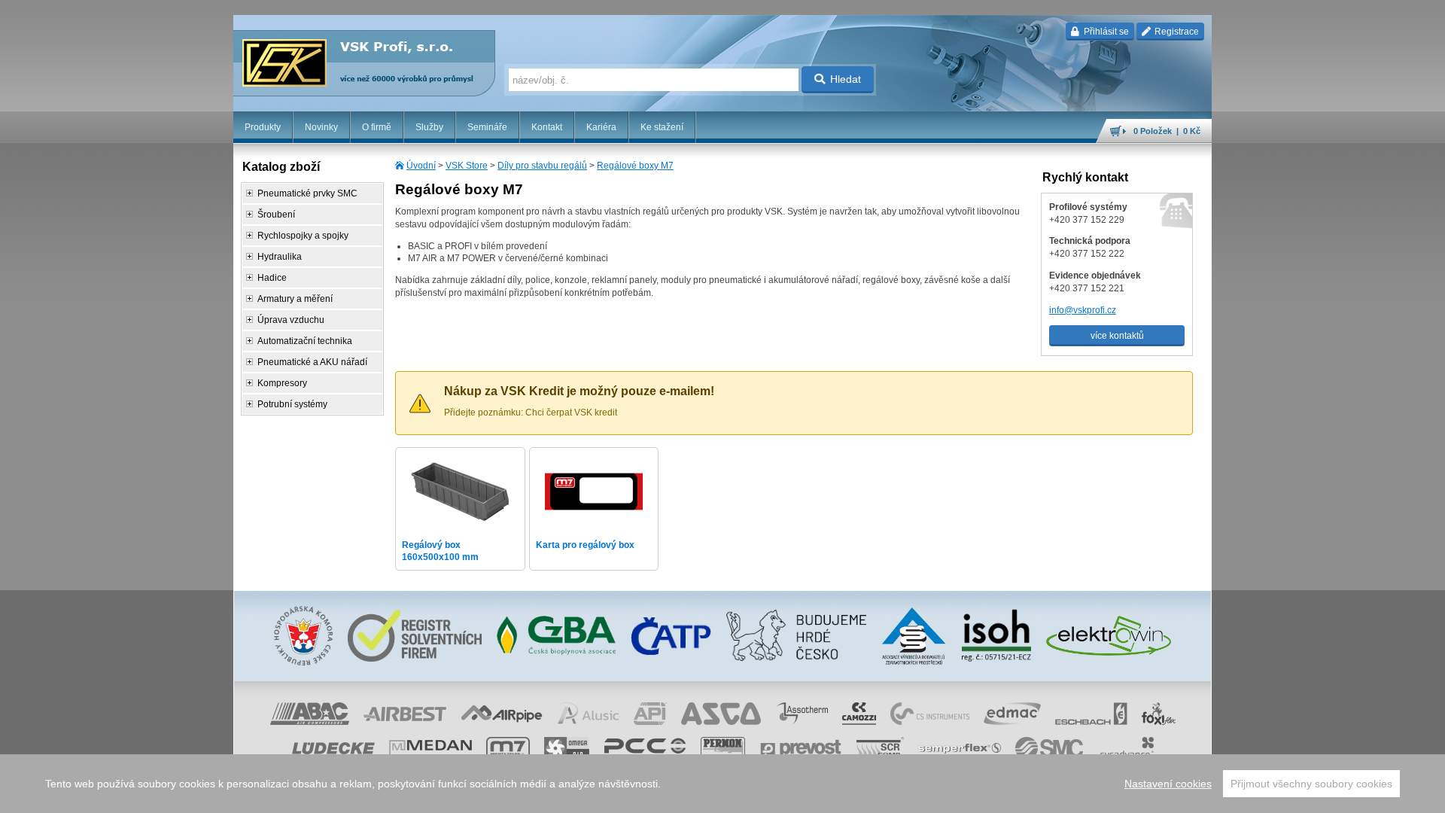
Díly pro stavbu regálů (542, 165)
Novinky (321, 127)
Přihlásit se (1105, 31)
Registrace (1175, 31)
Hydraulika (279, 256)
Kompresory (282, 383)
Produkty (263, 127)
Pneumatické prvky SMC (307, 193)
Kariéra (601, 127)
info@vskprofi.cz (1082, 310)
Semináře (487, 127)
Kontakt (546, 127)
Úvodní (421, 165)
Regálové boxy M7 (635, 165)
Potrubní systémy (292, 404)
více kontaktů (1117, 335)
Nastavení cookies (1168, 784)
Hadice (272, 278)
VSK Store (467, 165)
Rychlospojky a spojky (302, 235)
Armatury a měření (295, 299)
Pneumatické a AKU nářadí (312, 362)
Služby (429, 127)
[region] (722, 783)
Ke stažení (661, 127)
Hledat (845, 79)
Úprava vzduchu (290, 320)
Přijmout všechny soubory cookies (1311, 784)
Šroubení (276, 214)
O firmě (376, 127)
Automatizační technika (304, 341)
